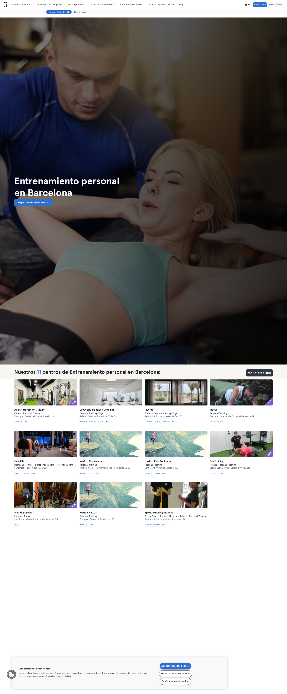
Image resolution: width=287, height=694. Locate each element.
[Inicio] (4, 5)
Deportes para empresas (50, 4)
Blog (181, 4)
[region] (119, 673)
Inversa (149, 410)
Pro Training (217, 461)
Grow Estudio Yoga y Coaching (97, 410)
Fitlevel (214, 410)
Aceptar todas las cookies (175, 666)
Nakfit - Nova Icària (91, 461)
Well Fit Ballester (23, 513)
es (246, 5)
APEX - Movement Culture (29, 410)
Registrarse (260, 5)
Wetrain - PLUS (88, 513)
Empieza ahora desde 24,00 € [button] (33, 202)
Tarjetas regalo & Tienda (160, 4)
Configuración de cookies (176, 681)
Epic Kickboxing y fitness (159, 513)
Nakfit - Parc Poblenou (158, 461)
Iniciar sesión (275, 5)
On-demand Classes (131, 4)
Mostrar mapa (268, 373)
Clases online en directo (102, 4)
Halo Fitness (21, 461)
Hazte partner (76, 4)
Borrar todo (80, 12)
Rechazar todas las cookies (175, 674)
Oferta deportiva (21, 4)
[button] (11, 674)
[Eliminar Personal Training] (68, 12)
